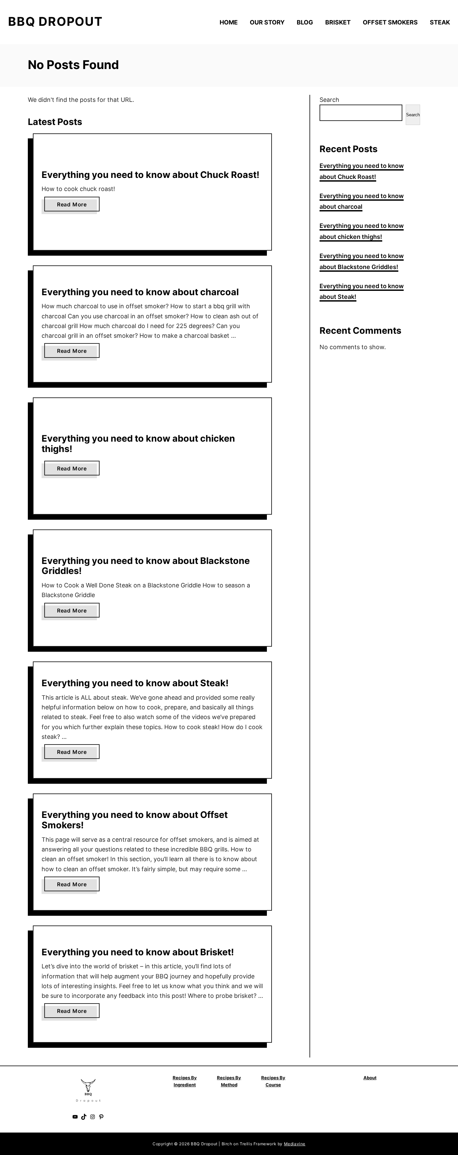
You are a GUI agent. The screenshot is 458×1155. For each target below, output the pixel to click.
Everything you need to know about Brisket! (138, 952)
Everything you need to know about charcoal (140, 292)
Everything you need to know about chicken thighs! (138, 443)
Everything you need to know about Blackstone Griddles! (146, 566)
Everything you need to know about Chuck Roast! (151, 174)
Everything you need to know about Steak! (135, 683)
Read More (74, 206)
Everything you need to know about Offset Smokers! (135, 820)
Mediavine (294, 1143)
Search (329, 99)
